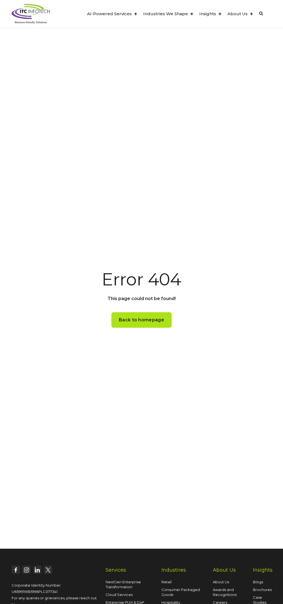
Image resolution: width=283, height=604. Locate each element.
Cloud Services (119, 594)
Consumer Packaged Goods (180, 592)
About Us (237, 13)
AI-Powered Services (109, 13)
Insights (207, 13)
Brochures (262, 589)
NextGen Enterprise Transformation (123, 584)
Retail (166, 582)
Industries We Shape (165, 13)
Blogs (258, 582)
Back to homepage (141, 319)
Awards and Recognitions (225, 592)
